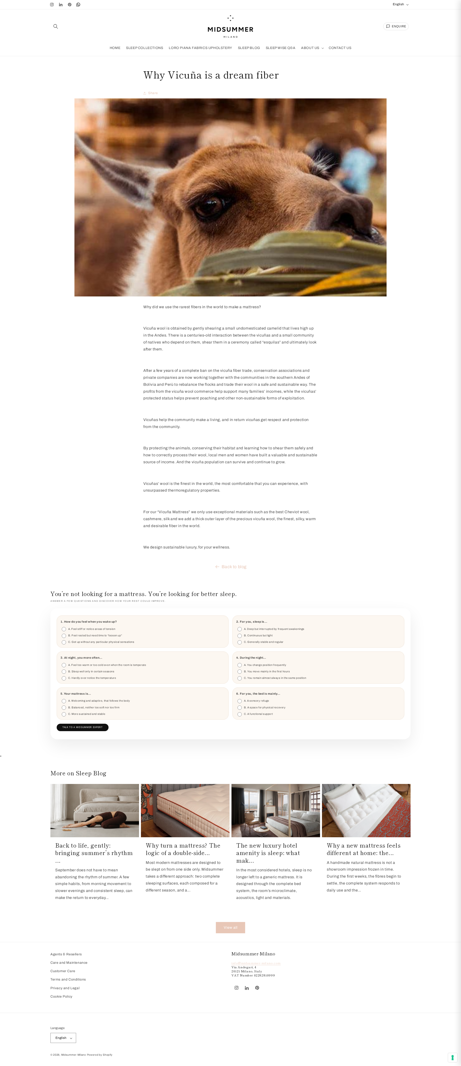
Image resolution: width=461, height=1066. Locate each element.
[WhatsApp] (78, 4)
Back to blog (234, 566)
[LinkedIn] (60, 4)
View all (230, 928)
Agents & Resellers (66, 954)
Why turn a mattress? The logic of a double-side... (183, 848)
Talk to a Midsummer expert (82, 727)
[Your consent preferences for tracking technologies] (452, 1057)
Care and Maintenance (69, 963)
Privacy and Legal (64, 988)
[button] (55, 26)
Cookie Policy (61, 996)
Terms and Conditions (68, 980)
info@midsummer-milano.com (256, 963)
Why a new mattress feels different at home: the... (363, 848)
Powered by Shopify (100, 1055)
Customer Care (62, 971)
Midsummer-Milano (73, 1055)
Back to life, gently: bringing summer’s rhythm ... (94, 852)
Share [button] (153, 93)
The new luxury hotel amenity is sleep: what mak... (268, 852)
